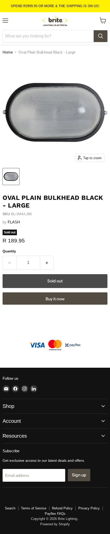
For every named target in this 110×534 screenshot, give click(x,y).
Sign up (79, 475)
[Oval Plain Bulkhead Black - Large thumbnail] (11, 176)
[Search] (100, 36)
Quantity (9, 251)
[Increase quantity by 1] (47, 263)
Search (10, 508)
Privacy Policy (89, 508)
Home (8, 52)
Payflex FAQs (55, 514)
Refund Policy (62, 508)
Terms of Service (33, 508)
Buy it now (55, 298)
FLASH (14, 222)
